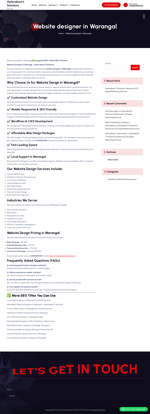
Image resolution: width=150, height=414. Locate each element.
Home (34, 5)
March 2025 (113, 159)
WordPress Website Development (122, 179)
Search (108, 63)
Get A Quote (112, 5)
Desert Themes (98, 410)
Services (52, 5)
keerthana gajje (111, 111)
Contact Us (75, 5)
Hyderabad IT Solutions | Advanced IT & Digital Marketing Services (118, 114)
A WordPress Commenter (115, 133)
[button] (133, 409)
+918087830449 (135, 6)
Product (63, 5)
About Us (43, 5)
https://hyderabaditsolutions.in (62, 256)
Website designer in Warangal (78, 33)
